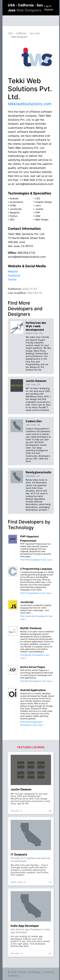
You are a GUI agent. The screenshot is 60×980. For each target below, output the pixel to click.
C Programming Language (36, 568)
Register (48, 9)
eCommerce (16, 201)
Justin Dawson (36, 381)
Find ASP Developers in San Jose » (36, 681)
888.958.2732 (26, 252)
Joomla (39, 209)
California (26, 5)
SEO (12, 219)
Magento (15, 212)
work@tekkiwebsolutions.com (27, 256)
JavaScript (16, 209)
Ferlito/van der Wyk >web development (36, 326)
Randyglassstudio (38, 472)
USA (12, 5)
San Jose (35, 33)
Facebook (14, 275)
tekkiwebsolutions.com (30, 103)
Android (14, 198)
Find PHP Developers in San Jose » (36, 559)
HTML (13, 205)
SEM (37, 216)
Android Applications (33, 690)
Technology (34, 972)
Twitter (12, 279)
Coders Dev (34, 421)
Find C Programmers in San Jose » (36, 593)
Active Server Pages (32, 667)
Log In (47, 6)
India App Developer (25, 925)
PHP (37, 212)
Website (13, 271)
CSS (37, 198)
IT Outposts (19, 854)
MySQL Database (31, 628)
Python (14, 216)
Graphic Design (43, 201)
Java (38, 205)
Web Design (41, 219)
